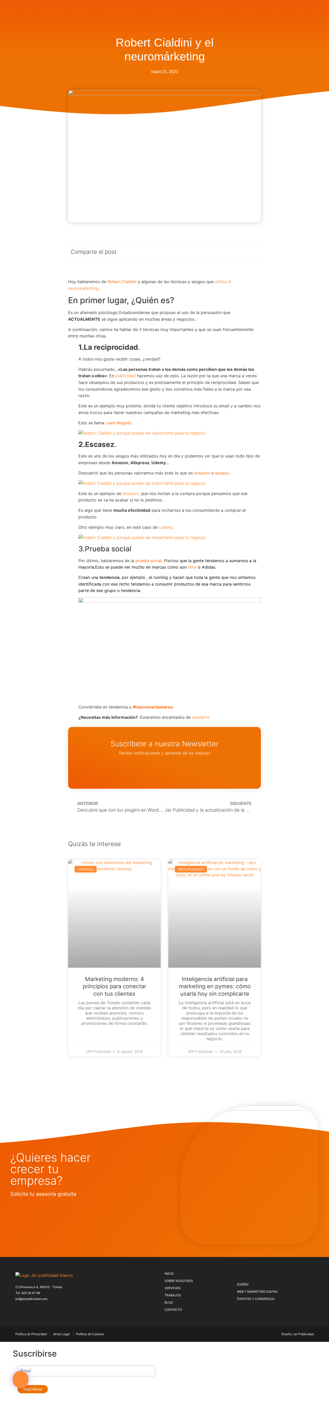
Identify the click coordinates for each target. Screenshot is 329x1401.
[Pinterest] (34, 1308)
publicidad (125, 375)
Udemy (165, 527)
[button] (21, 1379)
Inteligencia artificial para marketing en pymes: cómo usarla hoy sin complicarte (215, 986)
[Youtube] (60, 1308)
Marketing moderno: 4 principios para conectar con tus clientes (114, 986)
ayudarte (200, 717)
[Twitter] (26, 1308)
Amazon (131, 493)
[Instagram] (43, 1308)
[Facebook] (17, 1308)
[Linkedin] (51, 1308)
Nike (192, 567)
